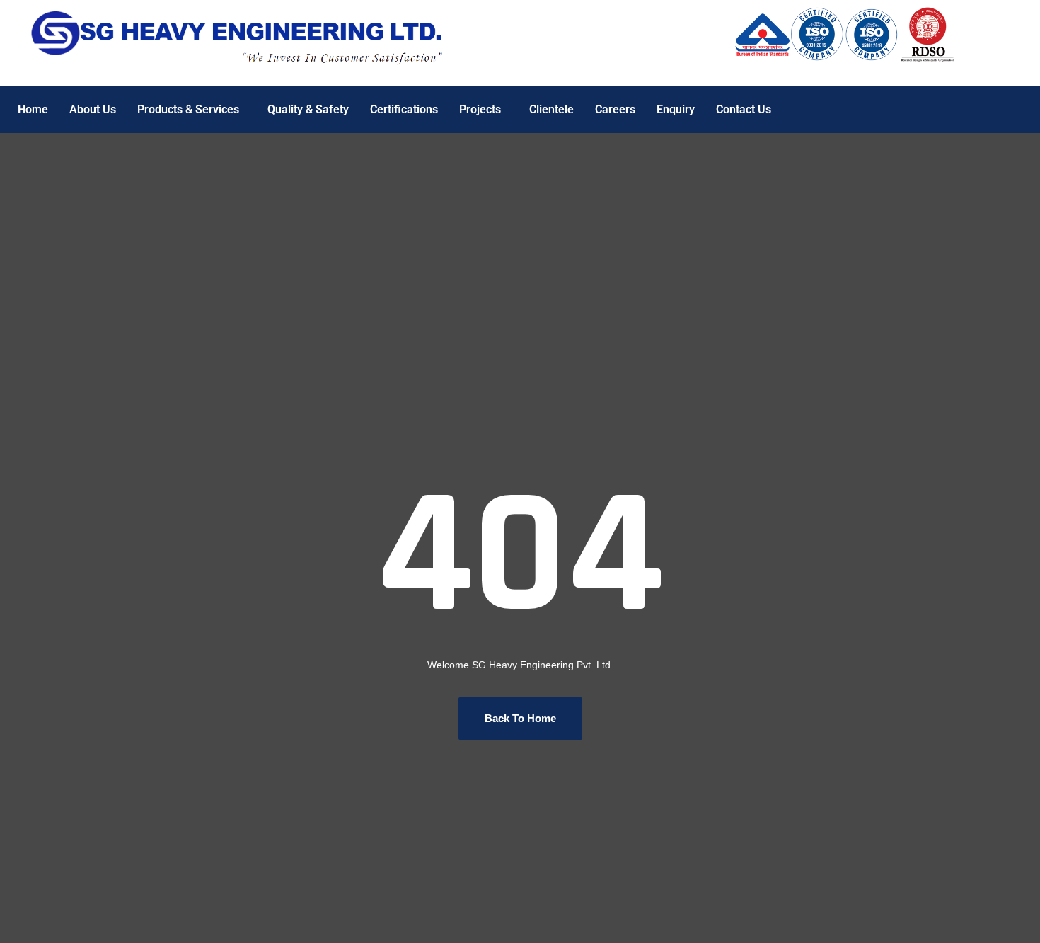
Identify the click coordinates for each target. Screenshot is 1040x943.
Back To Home (520, 718)
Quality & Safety (308, 109)
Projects (480, 109)
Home (33, 109)
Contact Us (743, 109)
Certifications (404, 109)
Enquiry (676, 109)
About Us (92, 109)
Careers (615, 109)
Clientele (551, 109)
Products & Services (188, 109)
